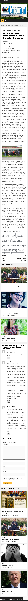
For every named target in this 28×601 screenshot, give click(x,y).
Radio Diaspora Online (21, 245)
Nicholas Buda (21, 242)
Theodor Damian (17, 251)
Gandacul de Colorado (21, 237)
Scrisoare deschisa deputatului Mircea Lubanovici (21, 258)
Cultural (4, 30)
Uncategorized (17, 30)
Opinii (3, 563)
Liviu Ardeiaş (10, 406)
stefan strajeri (20, 250)
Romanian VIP (17, 249)
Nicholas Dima (13, 593)
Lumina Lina (20, 240)
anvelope (23, 388)
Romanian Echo (5, 247)
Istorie (3, 509)
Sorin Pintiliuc (14, 250)
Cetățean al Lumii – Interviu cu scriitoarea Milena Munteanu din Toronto (13, 312)
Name (5, 461)
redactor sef (14, 246)
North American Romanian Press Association (10, 244)
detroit (22, 236)
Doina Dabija (13, 340)
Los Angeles (7, 240)
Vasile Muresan (15, 253)
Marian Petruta (13, 241)
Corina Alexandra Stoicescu (15, 235)
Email (4, 466)
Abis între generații (7, 591)
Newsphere (18, 599)
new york (7, 242)
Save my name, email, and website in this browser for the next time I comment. (13, 479)
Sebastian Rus (8, 250)
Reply (8, 357)
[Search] (26, 20)
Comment (5, 444)
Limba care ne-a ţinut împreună (10, 286)
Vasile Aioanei (13, 289)
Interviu (3, 310)
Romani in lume (10, 30)
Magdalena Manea (5, 241)
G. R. (11, 567)
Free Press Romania (12, 237)
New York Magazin (13, 242)
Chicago (4, 235)
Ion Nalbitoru (13, 315)
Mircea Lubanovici (20, 241)
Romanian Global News (13, 247)
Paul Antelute (7, 245)
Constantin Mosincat (14, 515)
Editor (11, 43)
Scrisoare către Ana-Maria (9, 338)
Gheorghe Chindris (5, 239)
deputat (18, 236)
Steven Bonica (5, 251)
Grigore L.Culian (13, 239)
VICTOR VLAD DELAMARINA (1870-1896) (7, 258)
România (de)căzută (7, 565)
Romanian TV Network (10, 249)
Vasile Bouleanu (8, 253)
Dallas (9, 236)
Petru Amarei (13, 245)
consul (8, 235)
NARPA (3, 242)
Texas (12, 251)
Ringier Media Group (21, 246)
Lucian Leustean (14, 240)
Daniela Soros (13, 236)
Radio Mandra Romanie (6, 246)
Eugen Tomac (4, 237)
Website (5, 471)
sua (9, 251)
